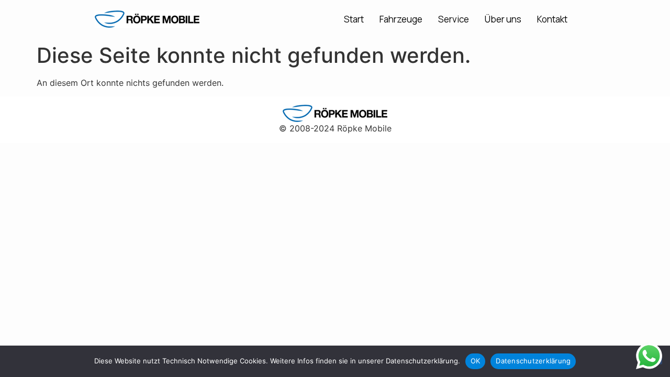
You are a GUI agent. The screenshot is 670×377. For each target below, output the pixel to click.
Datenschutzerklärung (533, 361)
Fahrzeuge (400, 19)
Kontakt (552, 19)
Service (453, 19)
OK (476, 361)
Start (354, 19)
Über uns (503, 19)
